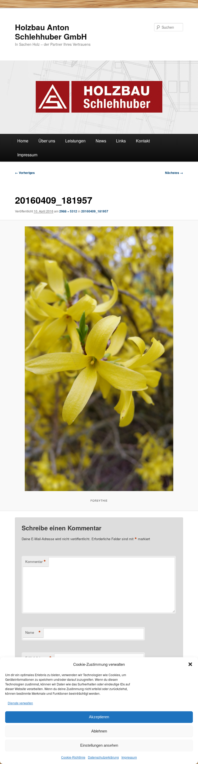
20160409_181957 (94, 211)
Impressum (129, 757)
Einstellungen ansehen (99, 745)
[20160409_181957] (99, 358)
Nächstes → (174, 172)
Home (22, 141)
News (101, 141)
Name (33, 632)
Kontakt (143, 141)
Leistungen (75, 141)
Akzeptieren (99, 717)
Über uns (46, 141)
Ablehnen (99, 731)
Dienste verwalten (20, 703)
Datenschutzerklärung (103, 757)
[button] (190, 664)
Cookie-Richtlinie (73, 757)
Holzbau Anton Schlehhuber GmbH (51, 31)
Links (121, 141)
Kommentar (35, 561)
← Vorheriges (25, 172)
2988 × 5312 (68, 211)
